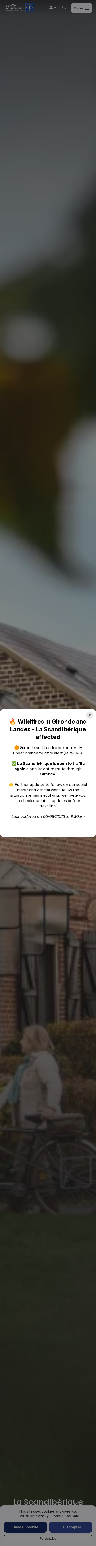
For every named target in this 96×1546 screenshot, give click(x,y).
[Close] (89, 715)
